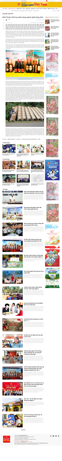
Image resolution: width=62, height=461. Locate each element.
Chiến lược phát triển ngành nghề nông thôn (29, 139)
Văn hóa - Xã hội (39, 8)
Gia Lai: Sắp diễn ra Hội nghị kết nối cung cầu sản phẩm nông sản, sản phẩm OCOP (23, 154)
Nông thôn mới (19, 8)
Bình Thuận (18, 139)
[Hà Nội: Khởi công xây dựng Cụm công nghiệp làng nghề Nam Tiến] (12, 245)
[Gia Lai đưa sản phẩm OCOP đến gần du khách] (37, 148)
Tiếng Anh (47, 1)
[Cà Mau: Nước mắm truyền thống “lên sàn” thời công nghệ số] (12, 293)
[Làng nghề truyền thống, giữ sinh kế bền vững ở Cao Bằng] (9, 178)
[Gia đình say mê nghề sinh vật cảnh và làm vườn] (12, 341)
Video (56, 8)
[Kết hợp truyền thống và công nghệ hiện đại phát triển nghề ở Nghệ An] (12, 261)
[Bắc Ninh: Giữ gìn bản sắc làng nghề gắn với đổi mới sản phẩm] (9, 165)
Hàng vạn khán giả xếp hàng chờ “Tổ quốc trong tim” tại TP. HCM (37, 10)
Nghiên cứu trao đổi (51, 8)
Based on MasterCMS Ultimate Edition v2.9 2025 (10, 446)
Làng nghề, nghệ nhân (12, 8)
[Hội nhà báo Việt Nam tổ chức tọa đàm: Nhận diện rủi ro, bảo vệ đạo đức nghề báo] (47, 35)
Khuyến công (28, 8)
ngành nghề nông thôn (11, 139)
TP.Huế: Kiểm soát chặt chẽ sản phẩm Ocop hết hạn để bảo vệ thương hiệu (55, 41)
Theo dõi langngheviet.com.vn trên (35, 22)
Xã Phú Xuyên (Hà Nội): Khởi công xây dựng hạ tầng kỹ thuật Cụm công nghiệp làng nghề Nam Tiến (34, 368)
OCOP (24, 8)
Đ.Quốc (9, 19)
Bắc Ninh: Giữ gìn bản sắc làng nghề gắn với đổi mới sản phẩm (15, 10)
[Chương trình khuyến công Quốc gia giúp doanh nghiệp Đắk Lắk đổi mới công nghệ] (47, 48)
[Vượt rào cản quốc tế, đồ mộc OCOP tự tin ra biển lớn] (9, 148)
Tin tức (6, 8)
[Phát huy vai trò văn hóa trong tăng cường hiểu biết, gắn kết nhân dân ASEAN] (23, 178)
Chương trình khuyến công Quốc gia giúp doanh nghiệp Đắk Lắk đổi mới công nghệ (55, 48)
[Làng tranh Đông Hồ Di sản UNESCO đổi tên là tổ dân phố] (12, 309)
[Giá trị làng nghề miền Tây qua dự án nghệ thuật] (12, 277)
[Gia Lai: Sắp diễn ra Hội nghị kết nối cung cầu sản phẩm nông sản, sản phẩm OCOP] (23, 148)
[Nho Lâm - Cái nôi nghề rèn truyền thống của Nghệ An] (12, 404)
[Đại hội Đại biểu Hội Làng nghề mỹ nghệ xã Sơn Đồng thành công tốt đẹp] (37, 165)
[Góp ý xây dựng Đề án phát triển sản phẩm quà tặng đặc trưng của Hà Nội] (12, 197)
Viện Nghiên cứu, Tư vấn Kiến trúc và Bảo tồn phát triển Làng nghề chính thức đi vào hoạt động (34, 384)
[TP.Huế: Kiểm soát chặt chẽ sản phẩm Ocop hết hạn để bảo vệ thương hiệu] (47, 41)
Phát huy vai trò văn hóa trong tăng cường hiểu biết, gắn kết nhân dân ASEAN (23, 184)
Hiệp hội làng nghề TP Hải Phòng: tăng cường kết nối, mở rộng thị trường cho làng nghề (33, 352)
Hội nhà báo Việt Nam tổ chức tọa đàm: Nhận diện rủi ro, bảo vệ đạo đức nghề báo (55, 35)
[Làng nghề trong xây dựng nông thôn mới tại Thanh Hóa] (37, 178)
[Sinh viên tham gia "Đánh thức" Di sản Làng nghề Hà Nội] (12, 420)
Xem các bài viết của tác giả (40, 19)
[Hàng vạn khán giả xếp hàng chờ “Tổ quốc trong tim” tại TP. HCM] (47, 28)
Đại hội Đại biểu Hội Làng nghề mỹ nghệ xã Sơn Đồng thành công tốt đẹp (37, 171)
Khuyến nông (33, 8)
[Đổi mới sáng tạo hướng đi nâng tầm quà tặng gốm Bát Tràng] (12, 229)
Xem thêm (23, 429)
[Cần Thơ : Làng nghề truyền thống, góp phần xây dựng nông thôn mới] (23, 165)
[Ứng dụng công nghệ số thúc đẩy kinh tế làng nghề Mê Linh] (12, 213)
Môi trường (45, 8)
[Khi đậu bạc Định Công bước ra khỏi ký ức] (12, 325)
